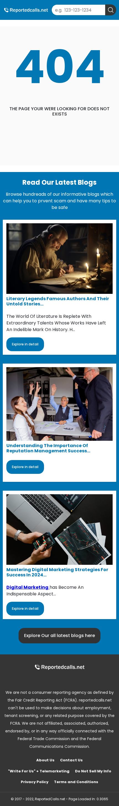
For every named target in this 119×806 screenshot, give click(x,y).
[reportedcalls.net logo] (59, 667)
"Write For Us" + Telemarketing (38, 771)
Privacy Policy (34, 781)
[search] (110, 9)
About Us (45, 760)
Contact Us (71, 760)
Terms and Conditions (76, 781)
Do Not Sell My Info (93, 771)
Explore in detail (25, 344)
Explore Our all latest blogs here (59, 635)
